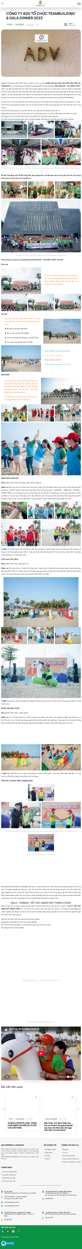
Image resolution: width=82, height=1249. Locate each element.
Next (77, 1108)
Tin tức (9, 24)
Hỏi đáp (47, 1155)
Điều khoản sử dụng (9, 1178)
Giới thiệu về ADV (50, 1149)
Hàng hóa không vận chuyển (72, 1162)
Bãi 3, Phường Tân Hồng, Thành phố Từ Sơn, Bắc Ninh (60, 1214)
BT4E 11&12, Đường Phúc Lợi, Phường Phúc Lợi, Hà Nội (20, 1193)
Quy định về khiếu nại (9, 1175)
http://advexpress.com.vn (11, 1202)
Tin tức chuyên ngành (51, 1119)
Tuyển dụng (48, 1152)
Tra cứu (65, 1152)
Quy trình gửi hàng (68, 1155)
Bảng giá (65, 1149)
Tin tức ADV (19, 24)
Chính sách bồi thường (10, 1171)
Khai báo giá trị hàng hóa (71, 1159)
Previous (4, 1108)
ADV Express (72, 25)
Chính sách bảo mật (9, 1181)
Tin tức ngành (20, 1119)
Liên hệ (47, 1159)
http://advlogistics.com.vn (12, 1206)
